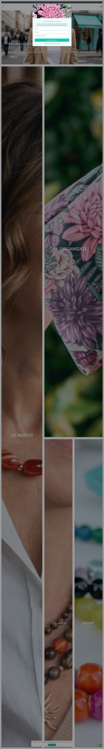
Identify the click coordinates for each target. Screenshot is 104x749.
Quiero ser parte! (52, 40)
